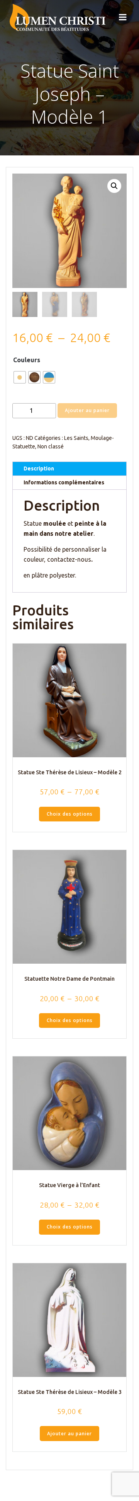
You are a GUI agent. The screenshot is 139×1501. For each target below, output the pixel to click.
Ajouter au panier (87, 410)
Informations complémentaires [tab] (64, 482)
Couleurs (26, 359)
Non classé (50, 446)
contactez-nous (69, 559)
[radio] (19, 377)
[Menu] (122, 17)
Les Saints (76, 438)
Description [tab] (39, 468)
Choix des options (70, 814)
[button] (114, 186)
